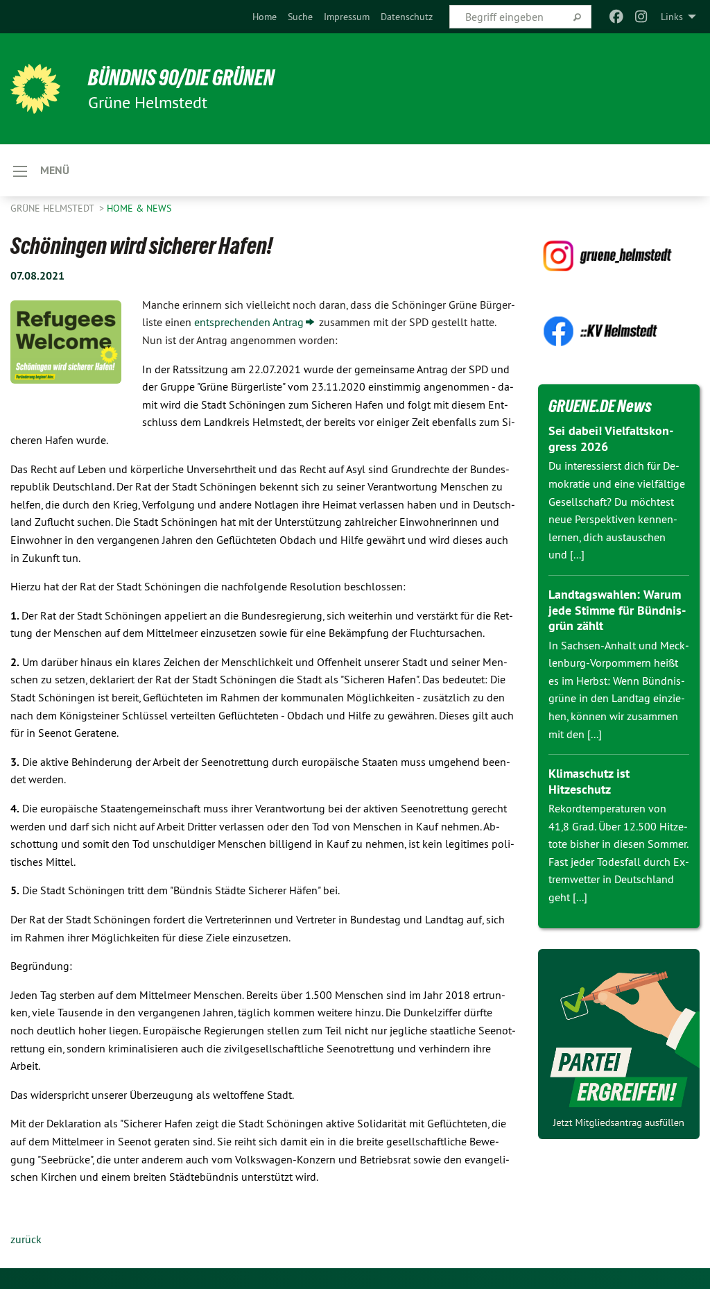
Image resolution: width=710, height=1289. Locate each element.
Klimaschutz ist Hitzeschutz (589, 781)
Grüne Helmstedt (53, 208)
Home (264, 16)
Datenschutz (407, 16)
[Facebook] (616, 16)
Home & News (139, 208)
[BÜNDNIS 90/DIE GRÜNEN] (35, 89)
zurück (26, 1239)
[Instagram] (641, 16)
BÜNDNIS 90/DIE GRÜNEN (181, 77)
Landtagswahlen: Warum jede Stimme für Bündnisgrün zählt (617, 609)
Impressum (347, 16)
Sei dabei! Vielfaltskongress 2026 (610, 438)
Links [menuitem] (672, 16)
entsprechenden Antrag (249, 322)
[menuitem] (264, 16)
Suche (300, 16)
